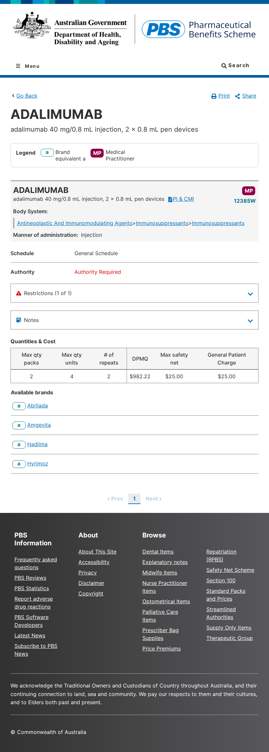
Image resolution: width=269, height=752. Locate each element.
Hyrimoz (37, 463)
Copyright (90, 593)
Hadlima (37, 444)
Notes (31, 320)
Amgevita (39, 425)
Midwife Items (159, 572)
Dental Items (158, 551)
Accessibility (94, 562)
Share (249, 95)
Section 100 (221, 580)
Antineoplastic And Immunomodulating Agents (74, 223)
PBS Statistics (31, 588)
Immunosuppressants (162, 223)
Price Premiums (161, 648)
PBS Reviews (30, 577)
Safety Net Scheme (230, 570)
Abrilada (37, 405)
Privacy (87, 572)
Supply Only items (228, 627)
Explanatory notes (165, 562)
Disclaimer (91, 583)
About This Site (97, 551)
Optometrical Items (166, 601)
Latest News (29, 635)
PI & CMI (183, 199)
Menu (32, 66)
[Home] (134, 30)
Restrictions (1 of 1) (48, 293)
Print (224, 95)
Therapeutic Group (229, 638)
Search (238, 65)
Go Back (26, 95)
